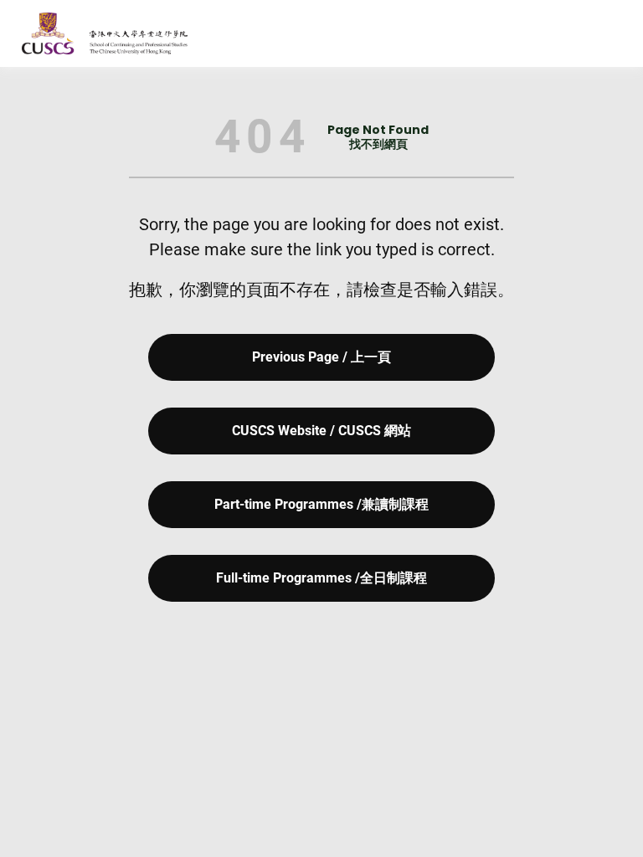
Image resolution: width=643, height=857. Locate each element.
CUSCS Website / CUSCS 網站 (321, 431)
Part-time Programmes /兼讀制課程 (321, 504)
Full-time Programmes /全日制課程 (321, 578)
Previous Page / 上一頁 (321, 357)
